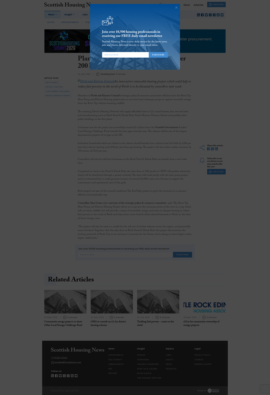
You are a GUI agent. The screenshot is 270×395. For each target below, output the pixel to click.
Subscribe (158, 55)
